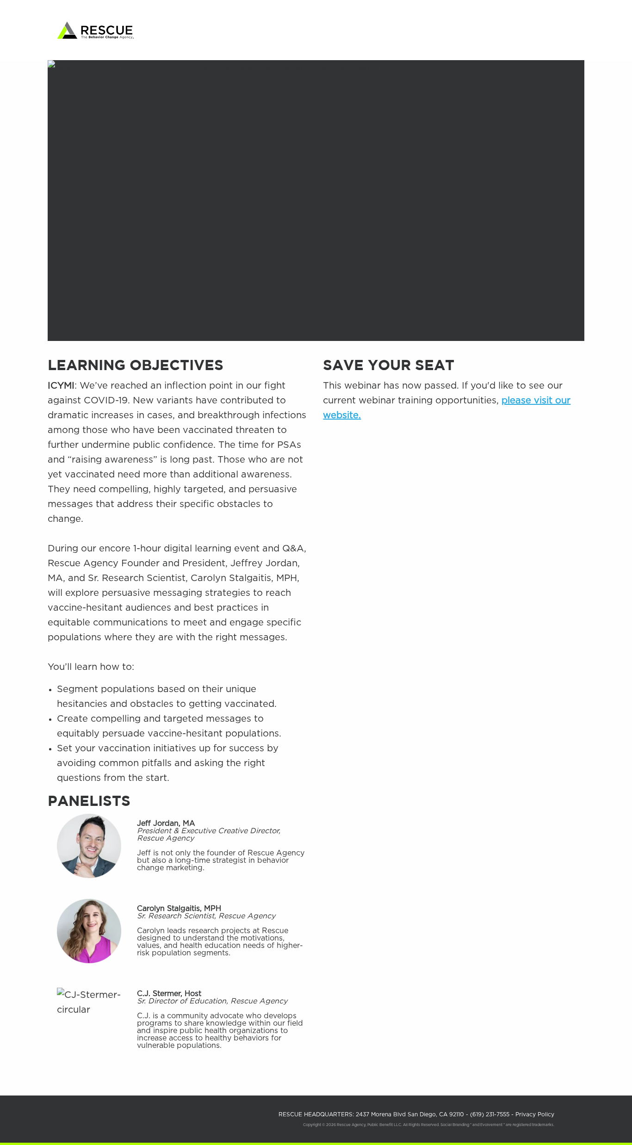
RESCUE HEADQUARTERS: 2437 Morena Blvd (372, 1114)
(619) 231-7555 (490, 1114)
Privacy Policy (534, 1114)
